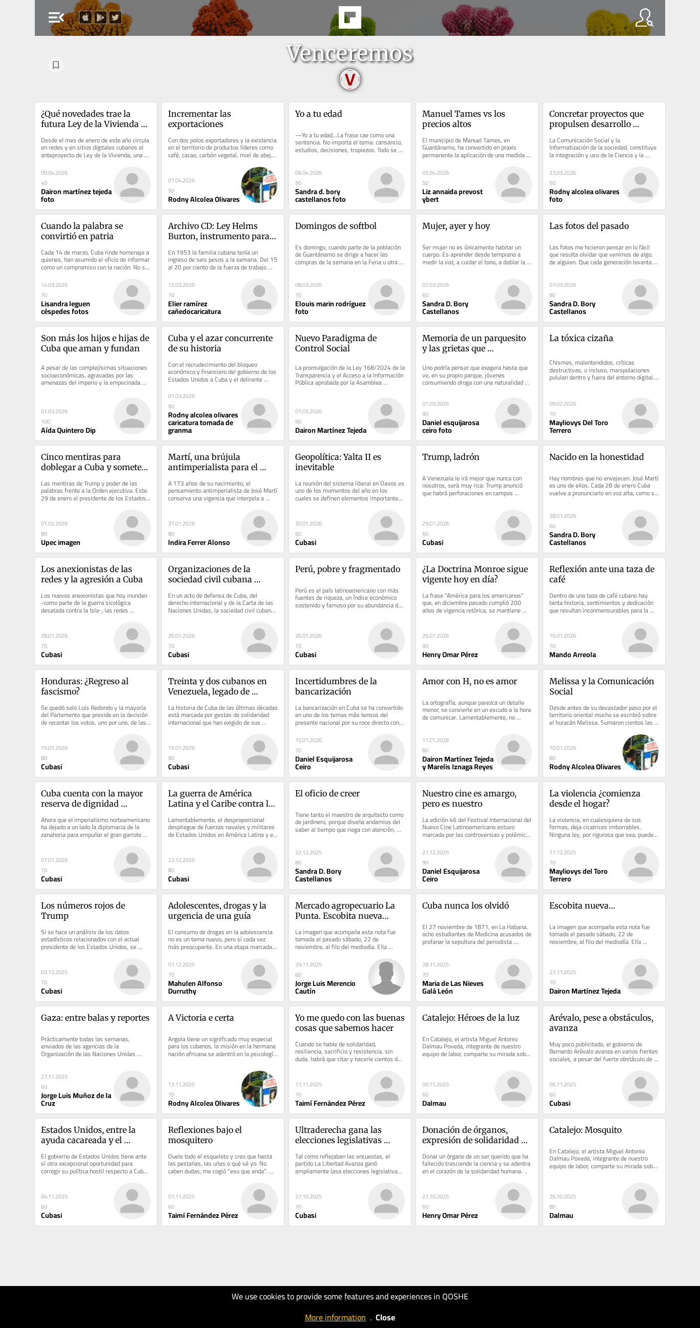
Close (385, 1317)
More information (335, 1317)
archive (376, 20)
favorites (322, 20)
